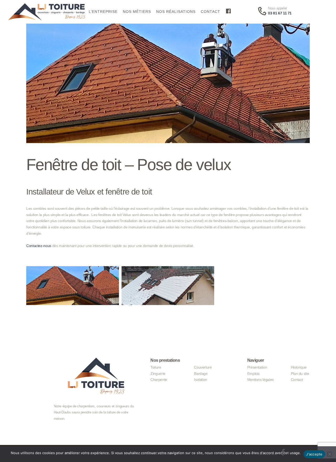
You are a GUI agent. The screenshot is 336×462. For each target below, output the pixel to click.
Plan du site (300, 373)
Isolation (200, 379)
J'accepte (314, 454)
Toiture (155, 367)
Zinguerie (157, 373)
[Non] (329, 454)
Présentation (257, 367)
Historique (299, 367)
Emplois (253, 373)
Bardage (200, 373)
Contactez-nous (38, 246)
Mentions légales (260, 379)
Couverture (203, 367)
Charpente (158, 379)
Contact (297, 379)
